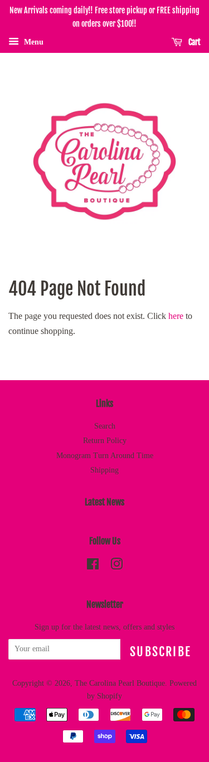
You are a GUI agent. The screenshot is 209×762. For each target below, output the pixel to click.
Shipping (104, 470)
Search (104, 426)
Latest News (104, 502)
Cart (194, 42)
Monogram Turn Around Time (104, 455)
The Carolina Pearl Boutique (120, 683)
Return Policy (105, 440)
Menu (32, 41)
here (175, 316)
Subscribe (160, 651)
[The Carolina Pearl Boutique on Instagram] (116, 566)
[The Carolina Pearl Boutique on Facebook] (92, 566)
